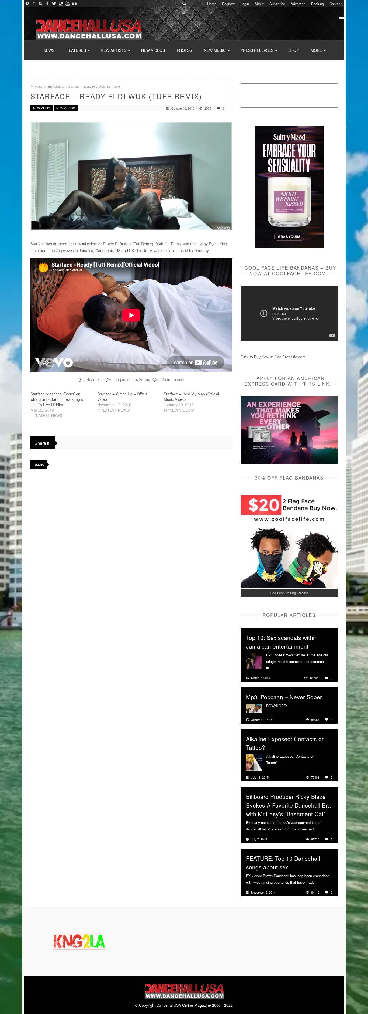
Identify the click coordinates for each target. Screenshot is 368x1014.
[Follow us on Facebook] (47, 3)
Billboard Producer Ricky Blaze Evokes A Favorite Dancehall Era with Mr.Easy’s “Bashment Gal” (288, 805)
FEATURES (76, 50)
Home (211, 3)
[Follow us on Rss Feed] (40, 3)
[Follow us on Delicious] (60, 3)
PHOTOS (184, 50)
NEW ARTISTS (113, 50)
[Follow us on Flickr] (74, 3)
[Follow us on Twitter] (54, 3)
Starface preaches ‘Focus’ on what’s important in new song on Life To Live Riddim (57, 399)
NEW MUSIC (215, 50)
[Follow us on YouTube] (67, 3)
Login (245, 3)
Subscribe (277, 3)
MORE (316, 50)
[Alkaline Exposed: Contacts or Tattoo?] (254, 762)
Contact (335, 3)
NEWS (48, 50)
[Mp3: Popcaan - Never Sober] (254, 707)
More (276, 668)
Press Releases (257, 50)
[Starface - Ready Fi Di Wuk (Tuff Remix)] (131, 176)
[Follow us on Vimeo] (27, 3)
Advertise (298, 3)
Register (228, 3)
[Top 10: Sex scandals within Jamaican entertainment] (254, 660)
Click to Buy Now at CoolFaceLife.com (273, 357)
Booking (317, 3)
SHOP (293, 50)
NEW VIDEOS (153, 50)
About (259, 3)
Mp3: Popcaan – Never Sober (284, 697)
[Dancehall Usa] (88, 28)
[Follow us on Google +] (33, 3)
